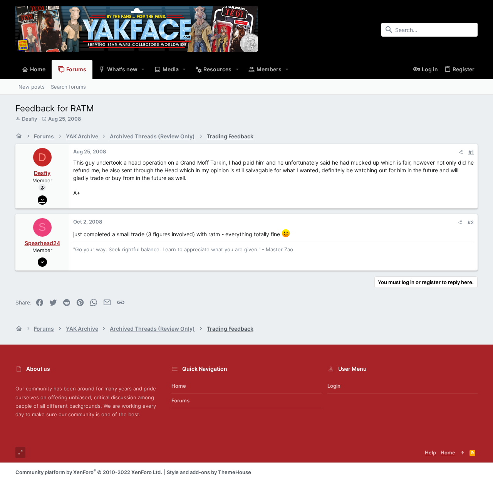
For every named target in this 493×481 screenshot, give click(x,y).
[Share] (460, 152)
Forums (180, 400)
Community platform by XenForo (88, 472)
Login (333, 386)
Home (178, 386)
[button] (143, 69)
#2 (471, 222)
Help (430, 452)
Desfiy (29, 119)
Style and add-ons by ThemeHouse (209, 472)
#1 (471, 152)
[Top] (462, 452)
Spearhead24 (42, 243)
